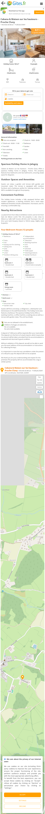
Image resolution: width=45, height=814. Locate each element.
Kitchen (6, 295)
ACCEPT (23, 795)
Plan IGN (39, 380)
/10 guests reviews (38, 31)
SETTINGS (22, 800)
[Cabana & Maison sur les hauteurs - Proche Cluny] (22, 57)
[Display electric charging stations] (39, 392)
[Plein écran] (41, 396)
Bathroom (6, 298)
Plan (39, 377)
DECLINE (22, 806)
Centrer (39, 387)
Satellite (39, 383)
